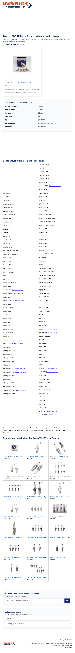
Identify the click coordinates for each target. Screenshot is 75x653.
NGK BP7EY (42, 340)
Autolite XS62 (7, 247)
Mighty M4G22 (43, 289)
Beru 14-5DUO (8, 272)
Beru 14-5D (7, 258)
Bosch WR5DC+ (8, 325)
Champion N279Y (9, 347)
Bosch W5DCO (8, 308)
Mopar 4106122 (44, 293)
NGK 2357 (42, 315)
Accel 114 (6, 197)
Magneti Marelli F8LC (45, 279)
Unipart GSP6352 (44, 390)
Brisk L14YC (7, 343)
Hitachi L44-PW (43, 229)
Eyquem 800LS (43, 189)
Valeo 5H (41, 397)
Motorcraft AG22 (44, 300)
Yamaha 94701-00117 (46, 415)
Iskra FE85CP (43, 236)
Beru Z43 (6, 279)
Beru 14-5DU (7, 268)
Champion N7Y (8, 368)
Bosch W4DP (7, 286)
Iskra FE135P (43, 232)
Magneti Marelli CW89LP (47, 268)
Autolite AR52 (7, 243)
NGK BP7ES (42, 332)
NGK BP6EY (42, 325)
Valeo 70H (42, 404)
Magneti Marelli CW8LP (46, 272)
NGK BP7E (42, 329)
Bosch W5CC (7, 290)
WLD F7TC (42, 411)
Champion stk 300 (44, 175)
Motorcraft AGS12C (45, 307)
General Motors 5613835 (47, 221)
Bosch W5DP (7, 311)
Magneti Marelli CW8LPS (47, 275)
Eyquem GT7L (43, 211)
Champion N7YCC (9, 376)
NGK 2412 (42, 318)
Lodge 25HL (42, 257)
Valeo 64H (42, 400)
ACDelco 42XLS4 (8, 211)
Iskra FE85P (42, 239)
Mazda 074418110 (45, 286)
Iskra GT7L (42, 250)
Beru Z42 (6, 275)
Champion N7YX (8, 386)
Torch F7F (42, 365)
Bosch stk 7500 (8, 329)
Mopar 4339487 (44, 297)
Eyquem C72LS (43, 196)
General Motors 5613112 (47, 214)
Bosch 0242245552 (9, 283)
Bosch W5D (7, 293)
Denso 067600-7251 (45, 182)
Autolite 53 (6, 229)
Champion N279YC (9, 351)
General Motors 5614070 (47, 225)
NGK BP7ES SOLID (44, 336)
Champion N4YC (8, 354)
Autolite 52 (6, 225)
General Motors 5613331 (47, 218)
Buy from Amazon (18, 290)
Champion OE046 (44, 164)
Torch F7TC (42, 372)
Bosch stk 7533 (8, 333)
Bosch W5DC (7, 300)
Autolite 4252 (7, 222)
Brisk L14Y (6, 340)
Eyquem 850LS (43, 193)
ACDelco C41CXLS (9, 215)
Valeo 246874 (43, 393)
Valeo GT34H (43, 407)
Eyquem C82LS (43, 200)
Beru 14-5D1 (7, 261)
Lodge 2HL (42, 261)
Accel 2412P (7, 200)
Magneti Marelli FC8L (45, 282)
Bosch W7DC (7, 318)
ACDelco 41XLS (8, 204)
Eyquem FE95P (43, 207)
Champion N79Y (8, 361)
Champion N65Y (8, 358)
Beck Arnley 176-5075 (10, 254)
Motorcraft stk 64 (44, 311)
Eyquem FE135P (44, 204)
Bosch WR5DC (7, 322)
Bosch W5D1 (7, 297)
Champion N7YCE (9, 379)
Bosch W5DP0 (7, 315)
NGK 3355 (42, 322)
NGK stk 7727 (43, 354)
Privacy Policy (68, 647)
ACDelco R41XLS (8, 218)
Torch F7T (42, 368)
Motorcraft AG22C (44, 304)
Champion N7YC (8, 372)
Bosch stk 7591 (8, 336)
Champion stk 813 (44, 179)
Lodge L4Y (42, 264)
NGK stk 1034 (43, 343)
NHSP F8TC (42, 357)
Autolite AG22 (7, 240)
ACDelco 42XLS (8, 208)
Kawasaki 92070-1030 (46, 254)
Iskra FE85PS (43, 243)
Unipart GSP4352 (44, 382)
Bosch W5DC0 (7, 304)
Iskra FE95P (42, 247)
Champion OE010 (9, 394)
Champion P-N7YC (45, 168)
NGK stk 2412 (43, 347)
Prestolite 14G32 (44, 361)
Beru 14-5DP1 (7, 265)
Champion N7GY (8, 365)
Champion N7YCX (9, 383)
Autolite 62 (6, 233)
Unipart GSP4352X (44, 386)
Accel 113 (6, 193)
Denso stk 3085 (44, 186)
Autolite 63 (6, 236)
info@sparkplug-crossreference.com (63, 645)
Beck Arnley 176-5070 (10, 250)
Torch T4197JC (43, 375)
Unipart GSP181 (44, 379)
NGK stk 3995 (43, 350)
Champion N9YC (8, 390)
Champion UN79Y (44, 171)
